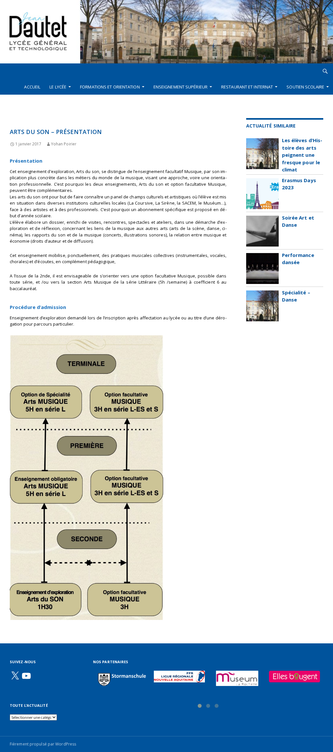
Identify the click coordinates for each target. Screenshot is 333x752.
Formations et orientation (110, 87)
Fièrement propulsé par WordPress (43, 744)
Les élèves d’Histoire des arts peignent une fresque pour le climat (302, 155)
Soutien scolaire (305, 87)
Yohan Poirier (63, 144)
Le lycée (57, 87)
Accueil (32, 87)
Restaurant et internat (247, 87)
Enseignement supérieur (180, 87)
